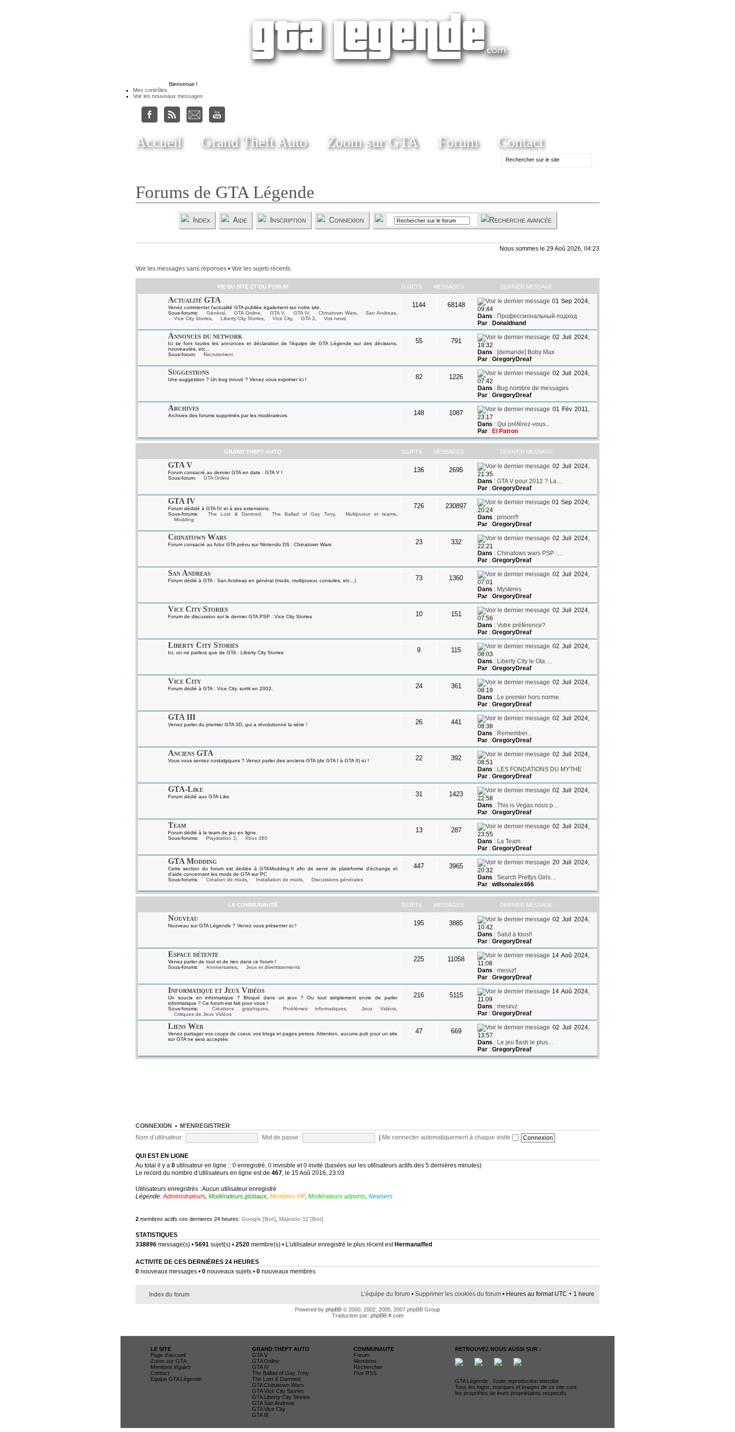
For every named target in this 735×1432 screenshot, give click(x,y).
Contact (521, 142)
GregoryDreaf (512, 359)
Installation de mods (279, 879)
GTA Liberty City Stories (281, 1397)
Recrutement (218, 354)
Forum (458, 142)
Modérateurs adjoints (337, 1196)
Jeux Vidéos (379, 1008)
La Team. (509, 841)
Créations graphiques (240, 1008)
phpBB (334, 1309)
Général (215, 313)
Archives (183, 408)
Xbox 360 (256, 838)
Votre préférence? (521, 625)
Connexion (346, 220)
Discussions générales (337, 879)
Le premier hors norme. (528, 697)
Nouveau (183, 918)
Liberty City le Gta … (524, 661)
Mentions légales (170, 1367)
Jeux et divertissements (273, 967)
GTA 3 (308, 318)
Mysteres (509, 589)
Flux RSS (365, 1373)
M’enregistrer (205, 1126)
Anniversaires (221, 967)
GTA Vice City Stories (278, 1391)
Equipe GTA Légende (176, 1379)
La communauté (253, 905)
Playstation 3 (221, 838)
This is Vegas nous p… (528, 805)
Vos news (335, 318)
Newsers (380, 1196)
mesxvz (507, 1006)
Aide (240, 220)
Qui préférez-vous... (523, 424)
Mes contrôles (150, 90)
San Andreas (381, 313)
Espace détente (193, 954)
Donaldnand (509, 323)
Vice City (282, 318)
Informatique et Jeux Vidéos (216, 990)
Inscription (288, 220)
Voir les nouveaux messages (168, 96)
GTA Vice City (269, 1409)
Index (201, 220)
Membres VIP (287, 1196)
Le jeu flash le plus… (525, 1042)
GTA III (182, 717)
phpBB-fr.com (387, 1315)
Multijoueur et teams (371, 514)
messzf (506, 970)
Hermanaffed (413, 1244)
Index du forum (169, 1294)
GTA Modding (192, 861)
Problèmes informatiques (314, 1008)
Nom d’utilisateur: (159, 1137)
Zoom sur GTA (372, 142)
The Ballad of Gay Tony (303, 514)
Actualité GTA (194, 300)
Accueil (159, 142)
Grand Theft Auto (254, 142)
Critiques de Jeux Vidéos (203, 1014)
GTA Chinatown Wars (278, 1385)
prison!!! (507, 517)
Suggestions (188, 372)
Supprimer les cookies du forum (458, 1293)
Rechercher (368, 1367)
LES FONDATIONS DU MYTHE (539, 769)
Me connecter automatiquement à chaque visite (447, 1137)
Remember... (514, 733)
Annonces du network (205, 336)
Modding (184, 519)
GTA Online (247, 313)
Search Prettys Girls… (526, 877)
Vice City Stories (193, 318)
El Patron (505, 431)
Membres (365, 1361)
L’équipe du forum (385, 1293)
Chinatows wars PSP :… (530, 553)
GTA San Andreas (273, 1403)
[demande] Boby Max (525, 352)
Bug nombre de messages (532, 388)
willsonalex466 (513, 884)
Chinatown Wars (337, 313)
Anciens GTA (191, 753)
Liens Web (185, 1026)
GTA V (277, 313)
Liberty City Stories (242, 318)
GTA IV (302, 313)
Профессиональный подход (537, 316)
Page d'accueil (168, 1355)
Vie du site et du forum (252, 287)
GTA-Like (185, 789)
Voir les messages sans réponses (181, 268)
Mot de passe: (281, 1137)
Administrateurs (184, 1196)
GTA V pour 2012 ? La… (529, 481)
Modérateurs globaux (237, 1196)
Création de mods (226, 879)
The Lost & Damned (234, 514)
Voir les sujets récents (261, 268)
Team (177, 825)
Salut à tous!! (514, 934)
